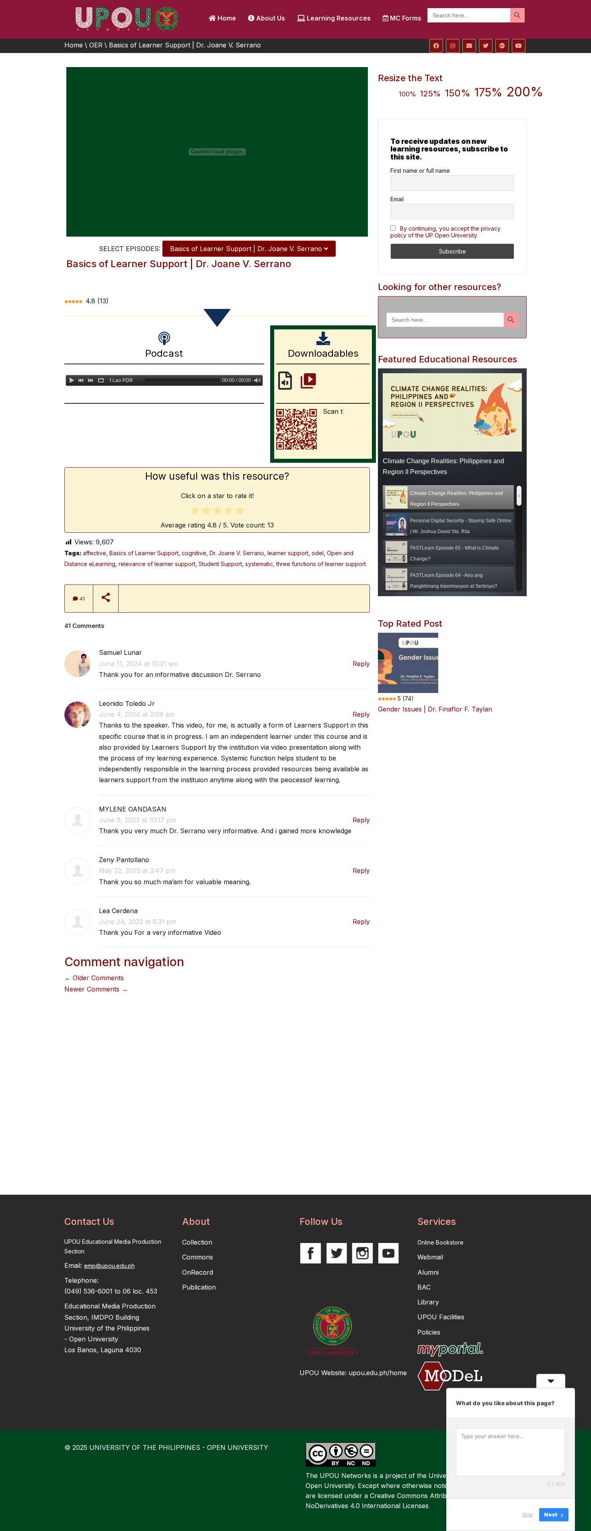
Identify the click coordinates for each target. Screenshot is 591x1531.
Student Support (220, 563)
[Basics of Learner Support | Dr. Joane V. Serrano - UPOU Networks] (126, 18)
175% (488, 92)
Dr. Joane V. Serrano (236, 553)
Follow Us (321, 1221)
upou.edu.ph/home (378, 1373)
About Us (269, 18)
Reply (361, 664)
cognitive (194, 553)
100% (407, 94)
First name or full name (420, 170)
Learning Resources (338, 18)
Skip (527, 1514)
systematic (259, 563)
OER (96, 45)
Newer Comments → (96, 989)
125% (430, 93)
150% (457, 93)
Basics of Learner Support (144, 553)
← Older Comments (94, 978)
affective (94, 553)
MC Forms (404, 18)
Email (397, 199)
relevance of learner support (157, 563)
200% (525, 92)
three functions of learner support (321, 563)
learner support (287, 553)
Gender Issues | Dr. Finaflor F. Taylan (435, 709)
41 (81, 598)
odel (318, 553)
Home (226, 18)
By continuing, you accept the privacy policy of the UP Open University (445, 232)
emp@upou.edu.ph (109, 1265)
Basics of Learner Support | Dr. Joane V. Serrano (247, 249)
